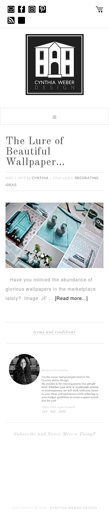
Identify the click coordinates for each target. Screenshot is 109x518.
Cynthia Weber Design (73, 508)
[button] (54, 116)
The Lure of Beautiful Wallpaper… (35, 152)
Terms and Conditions (54, 332)
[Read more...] (71, 298)
